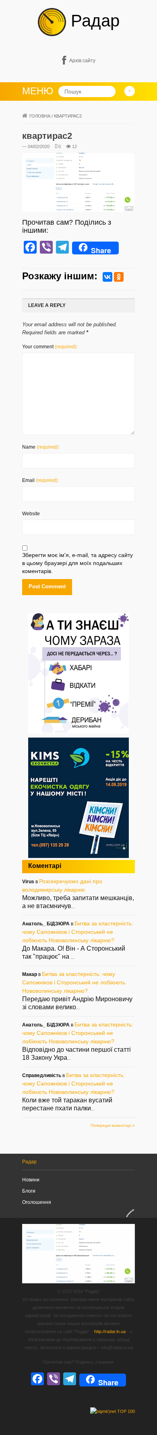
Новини (30, 1180)
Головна (39, 116)
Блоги (28, 1191)
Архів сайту (82, 60)
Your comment (50, 347)
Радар (93, 20)
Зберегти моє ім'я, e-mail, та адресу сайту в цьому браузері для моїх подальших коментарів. (77, 563)
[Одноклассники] (119, 277)
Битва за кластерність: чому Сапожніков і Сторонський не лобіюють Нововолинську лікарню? (77, 931)
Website (31, 513)
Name (41, 447)
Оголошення (36, 1202)
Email (40, 480)
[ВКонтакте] (107, 277)
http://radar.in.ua (110, 1331)
